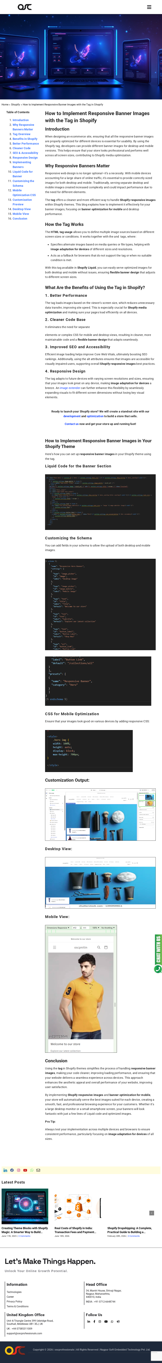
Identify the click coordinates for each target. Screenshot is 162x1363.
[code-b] (100, 560)
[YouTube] (106, 1321)
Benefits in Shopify (25, 138)
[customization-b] (100, 858)
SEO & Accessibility (25, 153)
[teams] (118, 1321)
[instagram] (18, 1170)
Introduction (21, 120)
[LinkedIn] (88, 1321)
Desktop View (22, 209)
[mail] (38, 1170)
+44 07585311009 (22, 1328)
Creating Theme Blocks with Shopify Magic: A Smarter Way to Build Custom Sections (25, 1232)
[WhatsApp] (112, 1321)
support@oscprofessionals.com (24, 1333)
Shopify (15, 104)
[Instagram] (100, 1321)
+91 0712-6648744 (104, 1301)
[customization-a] (100, 790)
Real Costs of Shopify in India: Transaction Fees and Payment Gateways (74, 1232)
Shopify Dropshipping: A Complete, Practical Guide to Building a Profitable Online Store (129, 1232)
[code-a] (100, 475)
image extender (70, 388)
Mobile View (21, 213)
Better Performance (26, 143)
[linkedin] (5, 1170)
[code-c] (98, 658)
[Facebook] (94, 1321)
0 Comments (24, 1236)
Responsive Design (25, 157)
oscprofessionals (65, 1349)
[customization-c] (81, 926)
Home (5, 104)
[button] (4, 1213)
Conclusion (20, 218)
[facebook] (12, 1170)
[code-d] (89, 731)
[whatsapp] (31, 1170)
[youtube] (25, 1170)
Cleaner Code (22, 148)
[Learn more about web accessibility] (29, 7)
